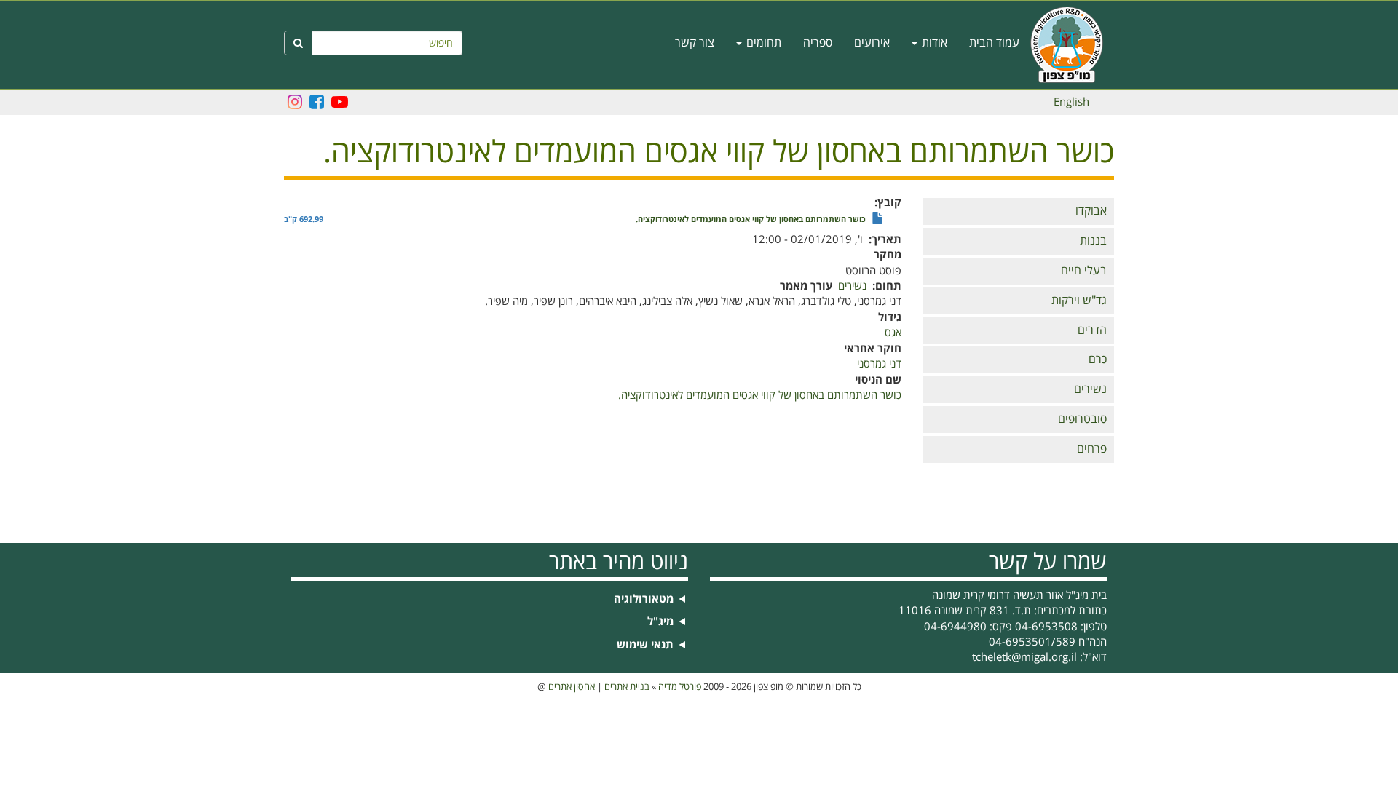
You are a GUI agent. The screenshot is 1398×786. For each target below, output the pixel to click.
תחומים (762, 43)
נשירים (1090, 389)
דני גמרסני (879, 363)
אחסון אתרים (571, 687)
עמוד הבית (994, 43)
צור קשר (694, 43)
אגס (893, 332)
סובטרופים (1082, 419)
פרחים (1092, 449)
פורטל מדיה (679, 687)
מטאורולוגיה (644, 599)
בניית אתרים (626, 687)
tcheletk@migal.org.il (1024, 657)
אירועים (872, 43)
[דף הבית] (1072, 45)
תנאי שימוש (645, 645)
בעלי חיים (1084, 270)
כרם (1098, 359)
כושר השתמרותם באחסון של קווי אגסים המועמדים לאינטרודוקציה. (751, 220)
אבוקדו (1091, 211)
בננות (1093, 241)
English (1071, 101)
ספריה (817, 43)
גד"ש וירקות (1079, 300)
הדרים (1092, 330)
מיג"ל (660, 622)
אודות (933, 43)
